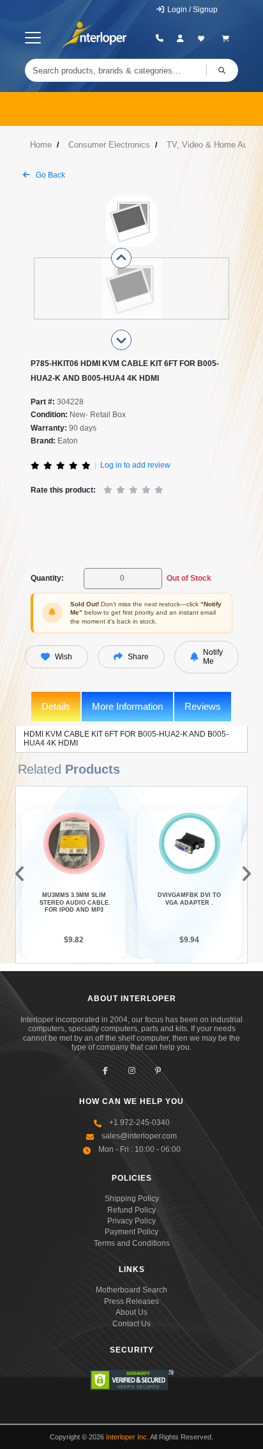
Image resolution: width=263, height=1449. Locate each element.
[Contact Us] (160, 38)
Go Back (49, 175)
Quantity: (47, 578)
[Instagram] (132, 1070)
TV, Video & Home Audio (213, 145)
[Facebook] (105, 1070)
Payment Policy (131, 1231)
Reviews (202, 706)
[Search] (222, 70)
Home (41, 145)
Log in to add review (135, 465)
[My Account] (180, 38)
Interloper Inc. (127, 1437)
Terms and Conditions (132, 1243)
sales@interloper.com (139, 1135)
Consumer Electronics (109, 145)
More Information (127, 706)
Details (55, 706)
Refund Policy (131, 1210)
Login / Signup (191, 9)
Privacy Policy (131, 1220)
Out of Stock (189, 578)
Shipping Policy (132, 1198)
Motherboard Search (131, 1289)
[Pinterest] (158, 1070)
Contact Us (131, 1323)
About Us (131, 1312)
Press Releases (131, 1301)
